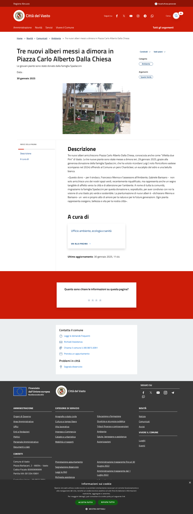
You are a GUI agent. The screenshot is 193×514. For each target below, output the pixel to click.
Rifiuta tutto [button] (108, 502)
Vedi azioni (158, 51)
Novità (30, 38)
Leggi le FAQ (61, 472)
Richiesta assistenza (65, 477)
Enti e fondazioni (21, 431)
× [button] (190, 483)
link (123, 496)
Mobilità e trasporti (64, 441)
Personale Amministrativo (25, 441)
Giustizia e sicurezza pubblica (111, 421)
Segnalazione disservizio (67, 467)
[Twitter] (123, 16)
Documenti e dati (21, 447)
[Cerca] (176, 15)
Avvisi (142, 426)
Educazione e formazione (109, 416)
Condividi (144, 51)
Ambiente (56, 38)
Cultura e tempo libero (66, 421)
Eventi (142, 445)
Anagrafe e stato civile (66, 416)
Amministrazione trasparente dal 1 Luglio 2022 (114, 473)
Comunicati (41, 38)
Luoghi (142, 440)
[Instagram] (137, 16)
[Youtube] (130, 16)
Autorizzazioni (104, 441)
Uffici (15, 426)
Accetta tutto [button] (85, 502)
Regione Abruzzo (21, 3)
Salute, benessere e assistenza (111, 436)
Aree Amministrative (23, 421)
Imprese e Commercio (65, 431)
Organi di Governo (22, 416)
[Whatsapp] (151, 16)
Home (19, 38)
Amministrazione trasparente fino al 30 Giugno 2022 (116, 464)
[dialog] (96, 497)
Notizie (142, 416)
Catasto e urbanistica (65, 436)
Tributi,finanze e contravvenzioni (113, 426)
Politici (16, 436)
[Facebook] (116, 16)
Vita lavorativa (62, 426)
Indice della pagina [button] (28, 144)
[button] (96, 509)
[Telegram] (144, 16)
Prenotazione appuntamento (69, 462)
